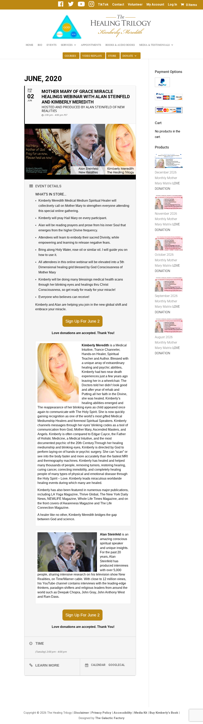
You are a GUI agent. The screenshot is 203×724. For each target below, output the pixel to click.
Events (51, 45)
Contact (118, 4)
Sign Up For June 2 (82, 321)
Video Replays (92, 55)
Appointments (91, 45)
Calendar (98, 665)
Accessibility (123, 712)
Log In (172, 4)
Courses (70, 55)
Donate (128, 55)
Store (112, 55)
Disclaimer (81, 712)
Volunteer (135, 4)
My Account (155, 4)
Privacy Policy (101, 712)
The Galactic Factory (109, 718)
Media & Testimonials (154, 45)
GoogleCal (116, 665)
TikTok (103, 4)
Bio (40, 45)
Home (29, 45)
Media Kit (140, 712)
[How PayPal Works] (162, 86)
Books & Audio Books (120, 45)
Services (67, 45)
